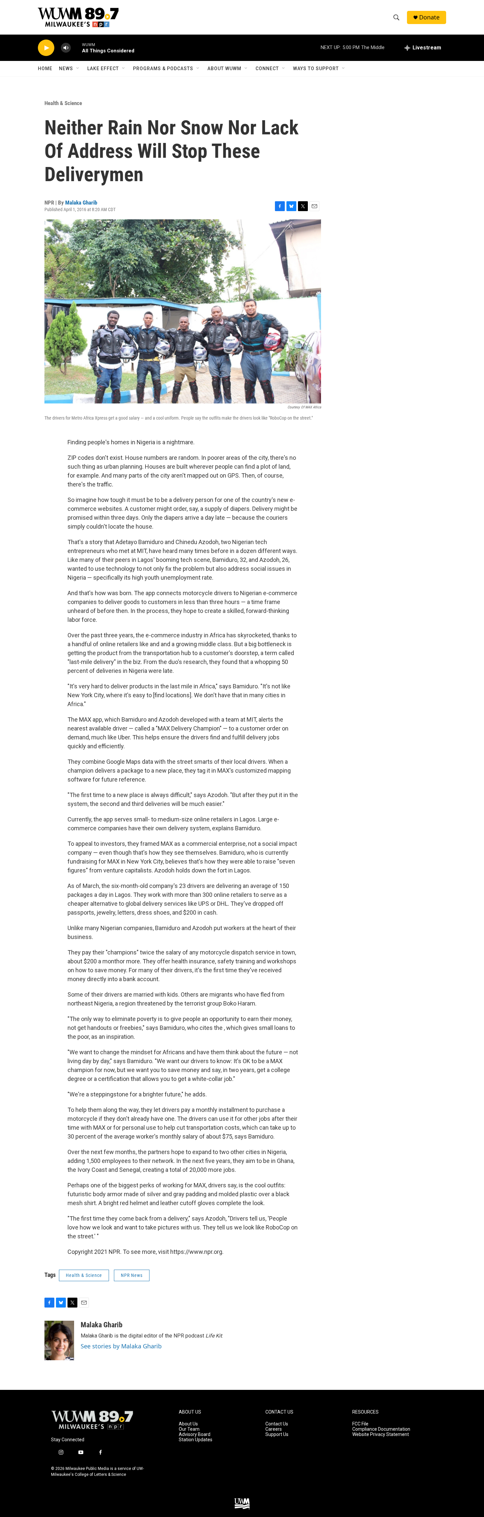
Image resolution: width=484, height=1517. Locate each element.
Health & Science (63, 103)
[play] (46, 48)
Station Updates (195, 1439)
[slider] (76, 47)
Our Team (189, 1429)
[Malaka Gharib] (59, 1340)
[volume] (65, 48)
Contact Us (276, 1423)
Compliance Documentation (381, 1429)
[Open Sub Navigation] (78, 68)
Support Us (276, 1434)
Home (45, 68)
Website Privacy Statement (380, 1434)
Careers (273, 1429)
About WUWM (224, 68)
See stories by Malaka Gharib (121, 1346)
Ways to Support (316, 68)
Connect (267, 68)
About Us (188, 1423)
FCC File (360, 1423)
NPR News (132, 1275)
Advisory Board (194, 1434)
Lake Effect (103, 68)
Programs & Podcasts (163, 68)
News (66, 68)
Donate (429, 17)
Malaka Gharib (81, 202)
